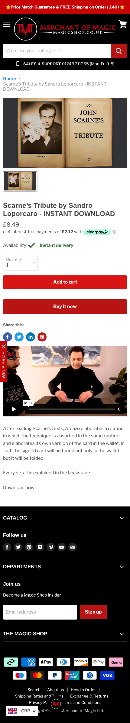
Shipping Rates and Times (39, 696)
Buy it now (65, 306)
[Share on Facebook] (7, 336)
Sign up (93, 612)
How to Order (83, 689)
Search (34, 689)
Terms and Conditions (81, 702)
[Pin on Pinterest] (42, 336)
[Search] (119, 51)
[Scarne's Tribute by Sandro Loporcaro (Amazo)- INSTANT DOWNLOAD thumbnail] (20, 181)
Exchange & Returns (89, 696)
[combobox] (57, 51)
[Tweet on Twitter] (19, 336)
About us (55, 689)
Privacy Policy (41, 702)
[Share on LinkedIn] (30, 336)
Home (9, 78)
